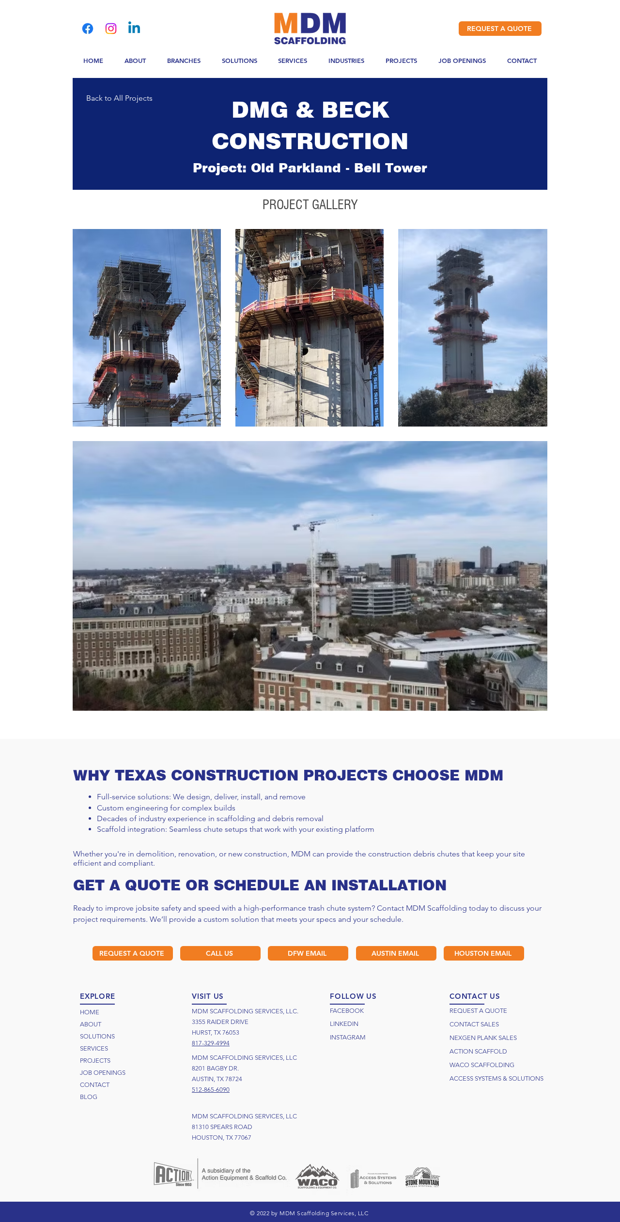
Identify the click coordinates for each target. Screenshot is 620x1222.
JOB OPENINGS (102, 1072)
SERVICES (94, 1048)
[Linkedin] (134, 28)
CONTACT (94, 1084)
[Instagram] (111, 28)
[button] (183, 61)
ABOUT (90, 1024)
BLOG (88, 1096)
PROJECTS (95, 1060)
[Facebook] (87, 28)
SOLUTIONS (97, 1036)
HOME (89, 1012)
